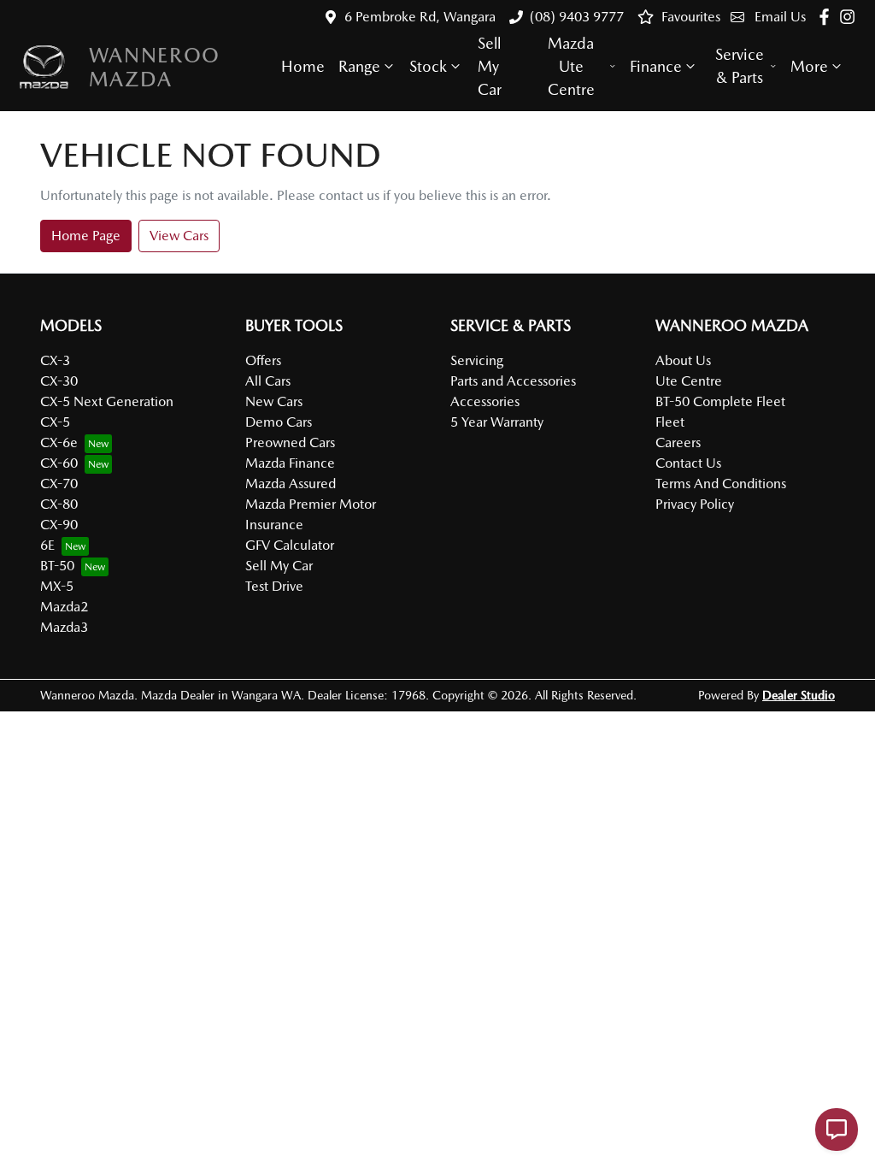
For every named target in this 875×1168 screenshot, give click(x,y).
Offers (263, 360)
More (809, 66)
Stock (428, 66)
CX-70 (59, 483)
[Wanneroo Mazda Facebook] (827, 17)
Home (303, 66)
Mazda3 (64, 627)
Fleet (669, 422)
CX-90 (59, 524)
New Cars (273, 401)
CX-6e (59, 442)
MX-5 (56, 586)
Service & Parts (739, 65)
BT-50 (57, 565)
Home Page (85, 235)
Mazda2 (64, 607)
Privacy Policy (694, 504)
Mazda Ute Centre (571, 66)
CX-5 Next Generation (106, 401)
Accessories (485, 401)
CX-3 (55, 360)
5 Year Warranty (496, 422)
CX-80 (59, 504)
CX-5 (55, 422)
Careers (678, 442)
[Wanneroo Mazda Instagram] (850, 17)
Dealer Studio (798, 695)
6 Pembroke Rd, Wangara (420, 17)
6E (47, 545)
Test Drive (274, 586)
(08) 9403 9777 (577, 17)
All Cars (268, 381)
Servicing (476, 360)
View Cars (179, 235)
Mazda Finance (290, 463)
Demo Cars (278, 422)
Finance (656, 66)
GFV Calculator (289, 545)
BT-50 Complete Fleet (720, 401)
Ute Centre (688, 381)
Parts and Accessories (513, 381)
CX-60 (59, 463)
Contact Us (688, 463)
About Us (683, 360)
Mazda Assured (290, 483)
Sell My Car (490, 66)
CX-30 (59, 381)
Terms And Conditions (720, 483)
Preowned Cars (290, 442)
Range (359, 66)
